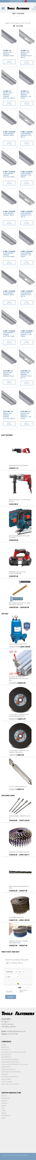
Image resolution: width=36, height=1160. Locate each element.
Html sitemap (7, 1082)
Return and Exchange (10, 1059)
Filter (19, 26)
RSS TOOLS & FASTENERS (10, 1084)
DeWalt (4, 1101)
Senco (4, 1113)
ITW (3, 1108)
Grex (3, 1118)
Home (7, 23)
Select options (9, 61)
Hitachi (4, 1103)
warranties (6, 1067)
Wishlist (5, 1074)
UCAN (3, 1111)
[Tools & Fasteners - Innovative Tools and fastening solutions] (18, 7)
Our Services (6, 1057)
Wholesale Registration (11, 1072)
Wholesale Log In (8, 1069)
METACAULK (6, 1115)
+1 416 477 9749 (17, 1)
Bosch (4, 1106)
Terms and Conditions (10, 1062)
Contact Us (6, 1050)
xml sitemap (6, 1079)
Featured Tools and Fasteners (14, 1052)
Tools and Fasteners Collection (14, 1064)
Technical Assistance (10, 1077)
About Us (5, 1047)
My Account (6, 1054)
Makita (4, 1096)
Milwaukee (6, 1098)
